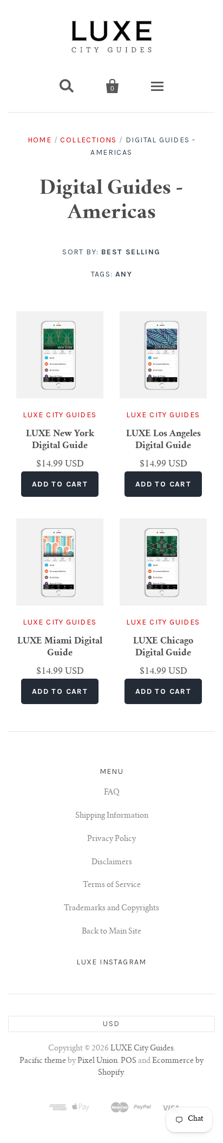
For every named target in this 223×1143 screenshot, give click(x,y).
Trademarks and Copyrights (111, 908)
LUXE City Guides (59, 414)
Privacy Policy (111, 839)
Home (40, 139)
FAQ (112, 793)
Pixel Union (97, 1061)
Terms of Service (112, 885)
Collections (88, 139)
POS (128, 1061)
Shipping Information (111, 816)
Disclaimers (111, 862)
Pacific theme (42, 1061)
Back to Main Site (111, 932)
